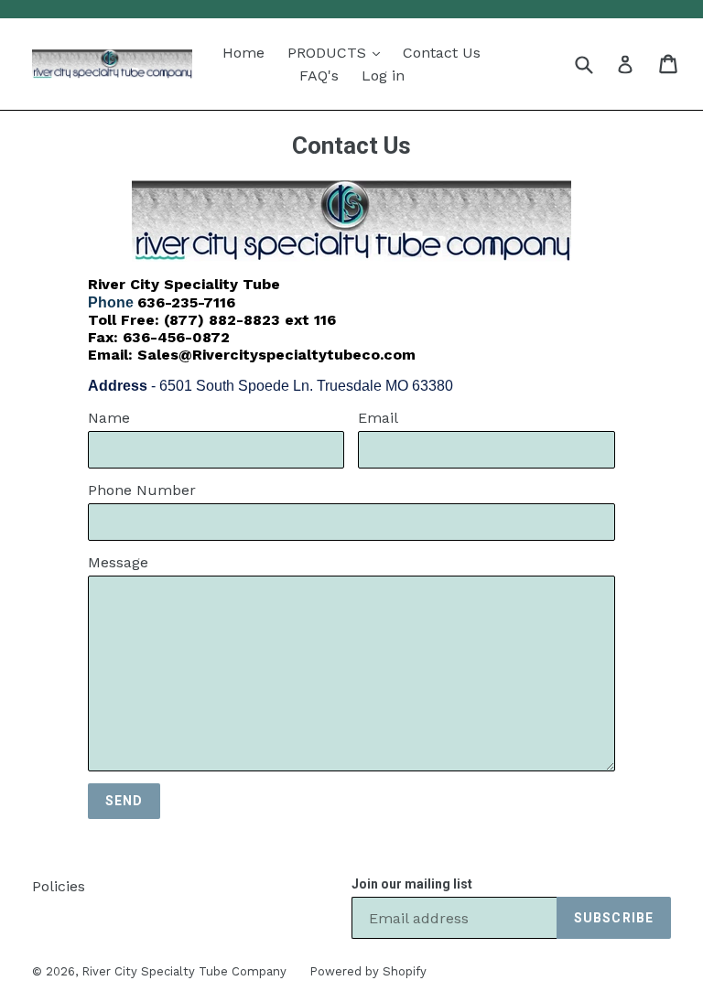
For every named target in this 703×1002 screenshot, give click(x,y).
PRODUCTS (329, 52)
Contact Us (442, 52)
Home (243, 52)
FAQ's (319, 75)
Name (109, 417)
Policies (58, 886)
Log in (383, 75)
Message (118, 562)
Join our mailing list (412, 884)
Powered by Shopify (368, 971)
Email (378, 417)
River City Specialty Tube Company (184, 971)
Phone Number (142, 490)
